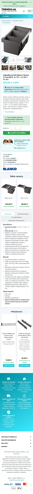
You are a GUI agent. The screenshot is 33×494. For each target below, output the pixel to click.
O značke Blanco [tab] (16, 217)
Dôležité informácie (8, 440)
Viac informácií (9, 112)
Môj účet (4, 443)
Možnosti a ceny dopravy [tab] (16, 220)
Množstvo (6, 128)
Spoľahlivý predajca (9, 437)
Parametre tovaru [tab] (23, 214)
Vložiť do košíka (16, 133)
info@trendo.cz (21, 148)
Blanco (10, 154)
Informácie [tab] (7, 214)
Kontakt (4, 446)
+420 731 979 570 (22, 143)
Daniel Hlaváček (19, 480)
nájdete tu (23, 6)
